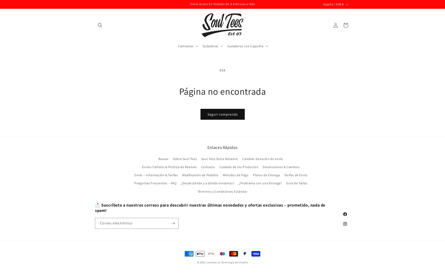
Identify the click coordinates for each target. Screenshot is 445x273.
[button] (100, 25)
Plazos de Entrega (266, 175)
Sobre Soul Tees (185, 159)
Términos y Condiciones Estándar (223, 191)
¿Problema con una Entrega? (260, 183)
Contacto (208, 167)
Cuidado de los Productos (238, 167)
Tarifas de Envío (296, 175)
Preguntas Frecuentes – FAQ (155, 183)
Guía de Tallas (296, 183)
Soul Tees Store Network (219, 159)
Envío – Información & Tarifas (156, 175)
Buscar (164, 159)
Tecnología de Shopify (234, 262)
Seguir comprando (222, 114)
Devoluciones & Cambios (281, 167)
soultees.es (213, 262)
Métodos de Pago (235, 175)
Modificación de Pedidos (200, 175)
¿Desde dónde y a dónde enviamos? (207, 183)
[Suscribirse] (173, 223)
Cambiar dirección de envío (262, 159)
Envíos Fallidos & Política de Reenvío (169, 167)
